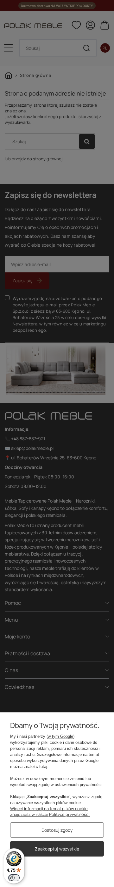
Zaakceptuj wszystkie (57, 849)
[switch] (14, 877)
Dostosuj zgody (57, 830)
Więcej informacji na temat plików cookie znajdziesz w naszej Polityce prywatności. (50, 811)
